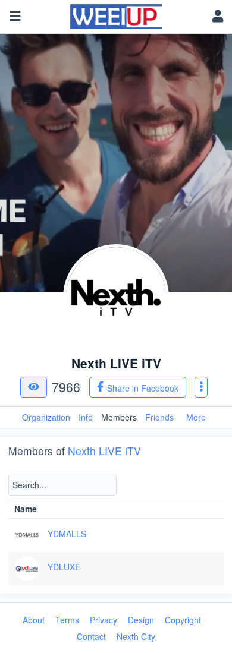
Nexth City (136, 636)
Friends (159, 417)
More (196, 417)
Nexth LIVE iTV (104, 450)
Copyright (183, 620)
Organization (46, 417)
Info (86, 417)
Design (141, 620)
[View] (33, 387)
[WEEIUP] (116, 14)
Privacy (103, 620)
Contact (91, 636)
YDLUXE (64, 567)
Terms (67, 620)
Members (119, 417)
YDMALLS (67, 534)
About (34, 620)
